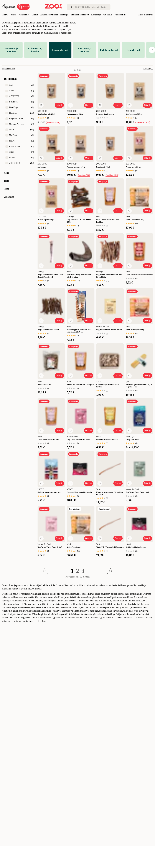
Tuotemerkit (119, 15)
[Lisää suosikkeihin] (41, 105)
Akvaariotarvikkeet (49, 15)
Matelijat (64, 15)
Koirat (5, 15)
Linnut (35, 15)
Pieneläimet (24, 15)
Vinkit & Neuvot (145, 15)
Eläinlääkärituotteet (80, 15)
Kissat (13, 15)
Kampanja (96, 15)
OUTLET (107, 15)
